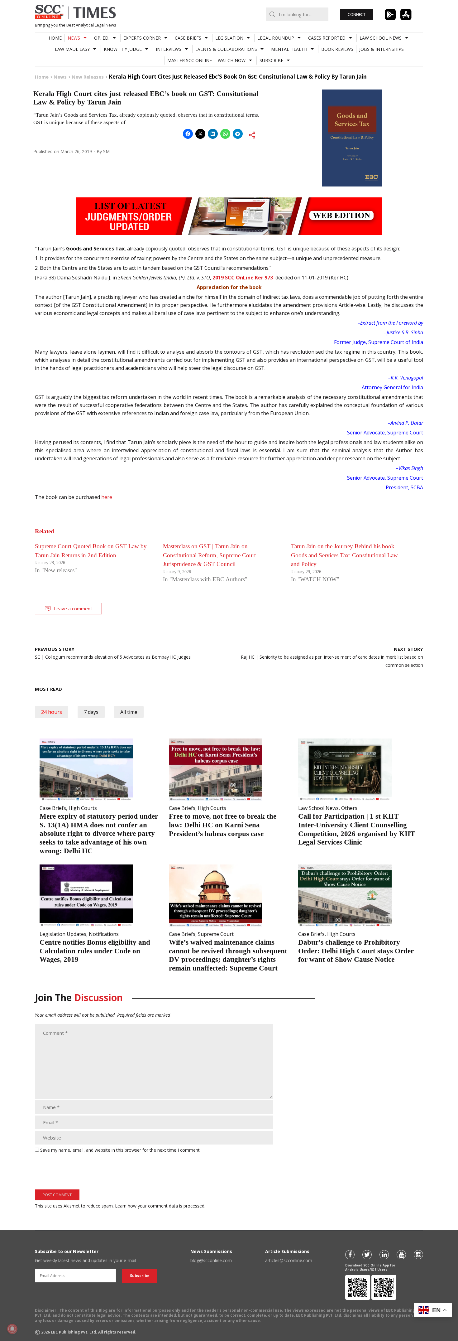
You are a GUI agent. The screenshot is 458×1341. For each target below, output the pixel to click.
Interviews (168, 49)
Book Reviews (337, 49)
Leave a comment (73, 608)
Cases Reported (327, 38)
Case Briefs (188, 38)
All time (128, 712)
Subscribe (271, 60)
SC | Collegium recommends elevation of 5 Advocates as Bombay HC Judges (113, 653)
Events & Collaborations (226, 49)
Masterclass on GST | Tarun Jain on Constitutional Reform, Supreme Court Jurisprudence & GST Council (209, 555)
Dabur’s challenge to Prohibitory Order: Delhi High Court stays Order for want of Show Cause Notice (356, 950)
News (74, 38)
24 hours (51, 712)
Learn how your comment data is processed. (160, 1206)
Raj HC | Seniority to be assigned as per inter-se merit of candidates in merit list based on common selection (332, 657)
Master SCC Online (189, 60)
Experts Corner (142, 38)
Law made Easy (72, 49)
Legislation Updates (63, 934)
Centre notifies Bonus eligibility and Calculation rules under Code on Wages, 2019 (95, 950)
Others (349, 808)
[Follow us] (350, 1254)
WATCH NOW (232, 60)
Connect (356, 14)
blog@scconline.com (211, 1260)
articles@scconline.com (288, 1260)
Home (55, 38)
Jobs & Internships (381, 49)
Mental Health (289, 49)
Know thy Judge (123, 49)
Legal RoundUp (275, 38)
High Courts (83, 808)
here (106, 497)
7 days (91, 712)
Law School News (381, 38)
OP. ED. (101, 38)
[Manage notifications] (12, 1329)
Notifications (104, 934)
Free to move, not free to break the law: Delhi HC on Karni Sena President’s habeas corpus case (222, 824)
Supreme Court (216, 934)
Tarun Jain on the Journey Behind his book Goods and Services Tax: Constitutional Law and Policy (344, 555)
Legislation (229, 38)
